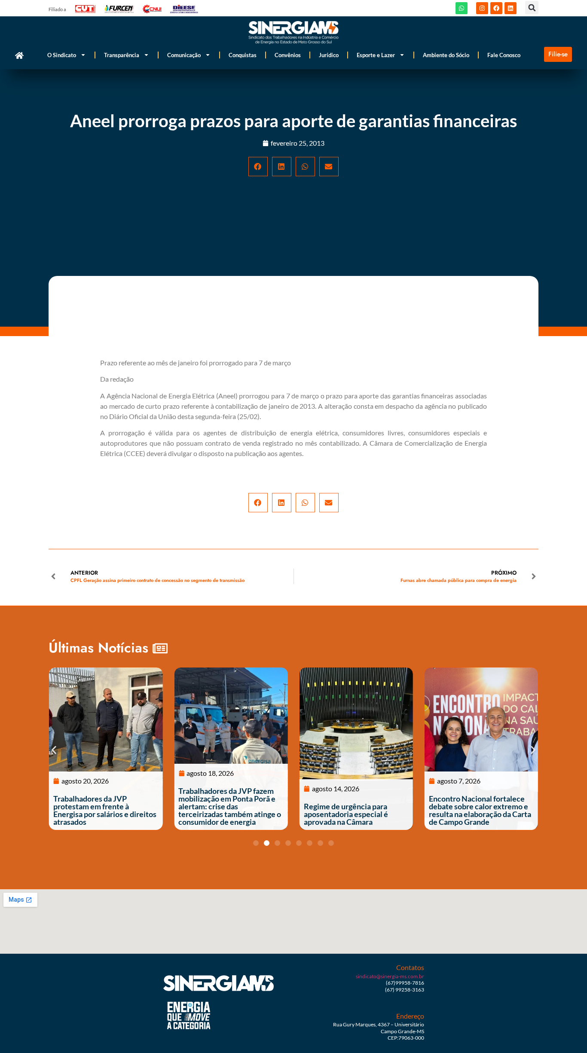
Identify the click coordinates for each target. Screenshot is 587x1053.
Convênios (288, 55)
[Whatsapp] (462, 8)
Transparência (121, 55)
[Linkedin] (510, 8)
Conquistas (243, 55)
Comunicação (184, 55)
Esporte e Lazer (376, 55)
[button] (531, 7)
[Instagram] (482, 8)
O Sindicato (61, 55)
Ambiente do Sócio (446, 55)
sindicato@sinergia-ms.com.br (390, 976)
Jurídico (329, 55)
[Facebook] (496, 8)
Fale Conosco (503, 55)
